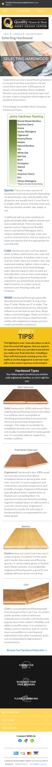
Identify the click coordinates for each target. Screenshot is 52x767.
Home (6, 34)
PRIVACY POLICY (21, 764)
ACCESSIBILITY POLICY (38, 764)
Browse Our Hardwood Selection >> (27, 650)
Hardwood (17, 34)
